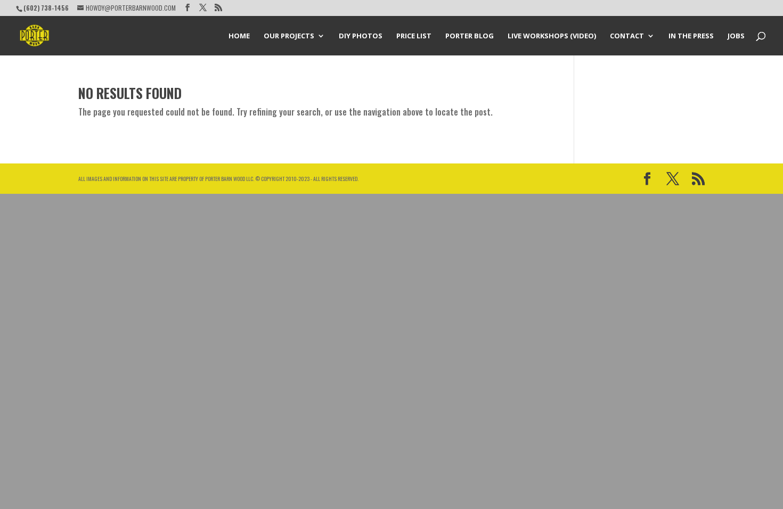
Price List (413, 36)
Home (239, 36)
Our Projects (289, 36)
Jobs (736, 36)
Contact (627, 36)
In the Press (691, 36)
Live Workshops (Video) (552, 36)
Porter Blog (469, 36)
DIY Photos (360, 36)
